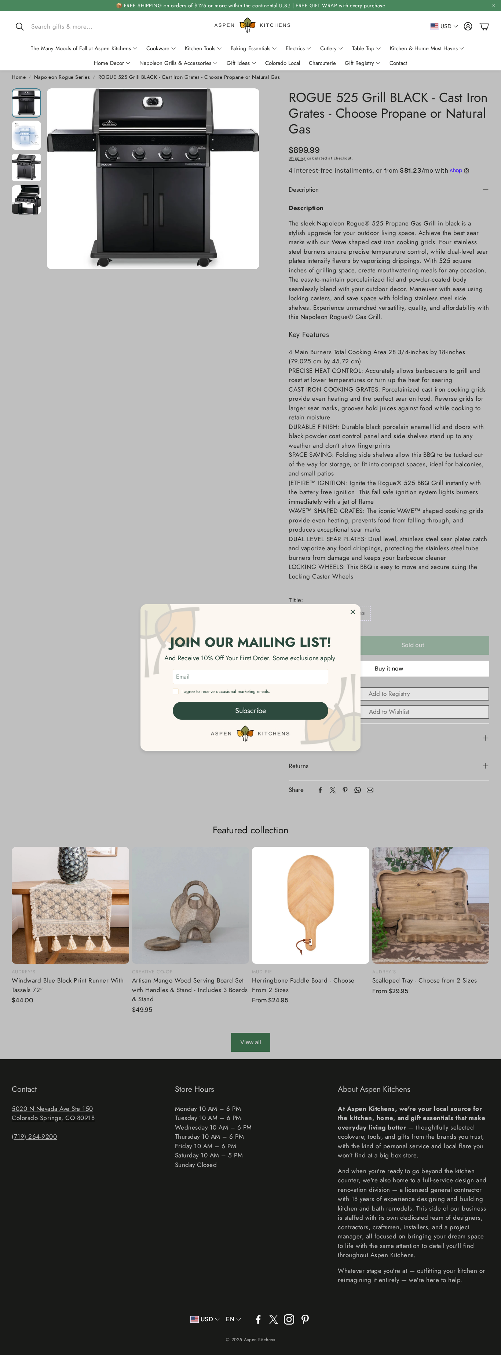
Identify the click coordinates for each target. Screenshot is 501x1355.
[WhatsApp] (357, 790)
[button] (62, 26)
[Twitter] (332, 790)
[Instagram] (289, 1319)
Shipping (297, 158)
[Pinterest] (345, 790)
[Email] (370, 790)
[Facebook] (320, 790)
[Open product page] (70, 905)
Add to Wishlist (389, 711)
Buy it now (389, 668)
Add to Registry (389, 693)
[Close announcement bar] (493, 5)
